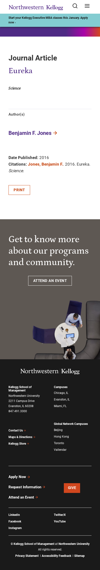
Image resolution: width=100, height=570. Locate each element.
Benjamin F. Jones (29, 133)
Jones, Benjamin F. (45, 164)
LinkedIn (14, 515)
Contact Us (15, 430)
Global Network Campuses (71, 424)
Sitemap (79, 556)
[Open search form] (77, 6)
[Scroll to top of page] (92, 544)
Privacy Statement (27, 556)
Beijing (58, 430)
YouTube (60, 521)
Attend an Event (21, 497)
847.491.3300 (17, 411)
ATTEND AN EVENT (50, 281)
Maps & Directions (20, 437)
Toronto (59, 443)
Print (19, 190)
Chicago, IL (61, 393)
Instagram (15, 528)
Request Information (24, 487)
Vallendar (60, 449)
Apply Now (17, 477)
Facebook (14, 521)
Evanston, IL (62, 399)
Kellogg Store (17, 443)
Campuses (60, 387)
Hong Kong (61, 436)
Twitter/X (60, 515)
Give (72, 488)
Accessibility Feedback (56, 556)
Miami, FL (60, 406)
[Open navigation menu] (87, 6)
